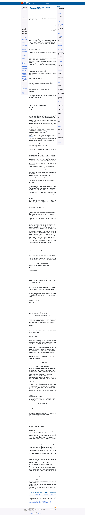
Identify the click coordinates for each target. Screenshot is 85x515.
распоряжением (31, 136)
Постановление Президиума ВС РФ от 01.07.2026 (24, 51)
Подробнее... (25, 79)
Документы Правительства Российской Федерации (24, 33)
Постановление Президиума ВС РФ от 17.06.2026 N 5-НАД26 (24, 78)
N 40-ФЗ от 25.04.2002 (60, 13)
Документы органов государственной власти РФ (24, 35)
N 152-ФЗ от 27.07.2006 (60, 61)
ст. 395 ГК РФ (59, 82)
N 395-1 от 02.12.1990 (60, 72)
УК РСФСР (23, 92)
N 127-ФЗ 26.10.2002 (60, 58)
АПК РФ (22, 8)
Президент (57, 3)
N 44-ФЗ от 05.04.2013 (60, 64)
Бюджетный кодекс (24, 9)
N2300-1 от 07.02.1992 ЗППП (60, 24)
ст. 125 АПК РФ (59, 142)
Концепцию (36, 20)
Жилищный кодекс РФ (24, 18)
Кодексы (50, 3)
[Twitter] (54, 507)
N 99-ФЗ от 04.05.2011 (60, 45)
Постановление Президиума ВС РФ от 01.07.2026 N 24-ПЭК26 (24, 70)
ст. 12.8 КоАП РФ (59, 101)
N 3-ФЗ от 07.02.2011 (60, 36)
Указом (55, 39)
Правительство (61, 3)
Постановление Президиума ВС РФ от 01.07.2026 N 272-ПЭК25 (24, 68)
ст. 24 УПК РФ (59, 126)
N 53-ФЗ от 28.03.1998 (60, 70)
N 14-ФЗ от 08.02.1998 (60, 49)
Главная (47, 3)
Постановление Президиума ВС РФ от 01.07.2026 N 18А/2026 (24, 49)
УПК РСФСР (23, 93)
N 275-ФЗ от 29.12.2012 (60, 21)
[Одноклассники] (55, 507)
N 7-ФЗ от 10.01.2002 (60, 33)
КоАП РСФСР (23, 89)
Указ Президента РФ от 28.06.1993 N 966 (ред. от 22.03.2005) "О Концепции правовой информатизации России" (41, 5)
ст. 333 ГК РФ (59, 76)
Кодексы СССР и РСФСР (24, 80)
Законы (54, 3)
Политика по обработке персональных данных (34, 513)
